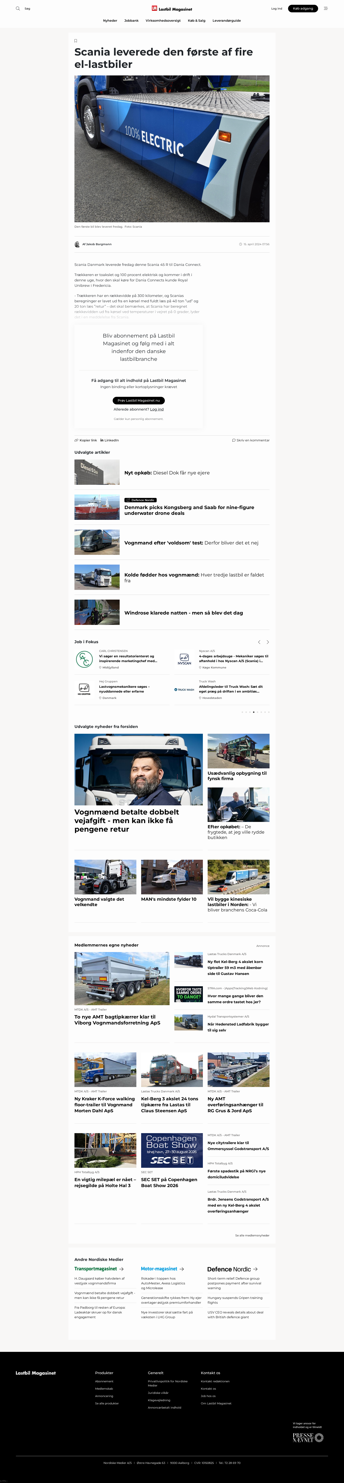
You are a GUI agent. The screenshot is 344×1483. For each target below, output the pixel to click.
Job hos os (208, 1396)
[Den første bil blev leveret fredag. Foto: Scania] (172, 148)
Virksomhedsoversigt (163, 20)
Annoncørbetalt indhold (164, 1407)
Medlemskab (104, 1388)
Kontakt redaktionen (215, 1381)
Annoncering (104, 1396)
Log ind (157, 409)
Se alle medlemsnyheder (252, 1235)
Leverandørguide (227, 20)
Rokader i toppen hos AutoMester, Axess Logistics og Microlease (163, 1283)
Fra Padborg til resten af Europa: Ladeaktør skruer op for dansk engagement (99, 1312)
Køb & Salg (196, 20)
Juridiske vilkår (158, 1393)
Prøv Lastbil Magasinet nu (139, 400)
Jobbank (131, 20)
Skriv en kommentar (253, 440)
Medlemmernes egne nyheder (106, 945)
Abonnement (104, 1381)
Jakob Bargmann (99, 244)
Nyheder (110, 20)
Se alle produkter (107, 1403)
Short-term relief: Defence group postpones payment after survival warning (234, 1283)
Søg (27, 8)
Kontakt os (208, 1388)
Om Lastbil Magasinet (216, 1403)
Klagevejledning (159, 1400)
